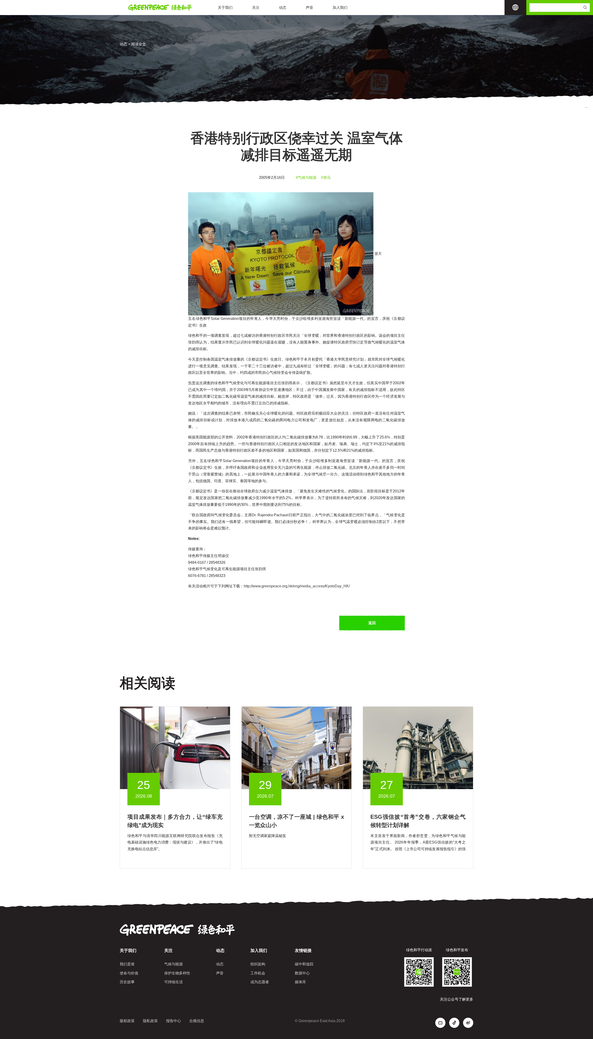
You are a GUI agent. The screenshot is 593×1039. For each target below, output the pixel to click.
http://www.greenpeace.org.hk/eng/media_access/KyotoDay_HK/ (297, 586)
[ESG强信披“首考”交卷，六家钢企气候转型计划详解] (418, 747)
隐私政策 (150, 1021)
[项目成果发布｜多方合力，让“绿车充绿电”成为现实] (175, 747)
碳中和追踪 (304, 964)
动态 (282, 7)
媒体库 (300, 982)
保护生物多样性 (177, 973)
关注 (255, 7)
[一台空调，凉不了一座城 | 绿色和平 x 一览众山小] (297, 747)
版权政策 (127, 1021)
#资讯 (326, 177)
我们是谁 (127, 964)
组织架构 (257, 964)
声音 (309, 7)
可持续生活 (173, 982)
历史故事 (127, 982)
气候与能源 (173, 964)
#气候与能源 (306, 177)
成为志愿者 (259, 982)
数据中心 (302, 973)
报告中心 (173, 1021)
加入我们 (340, 7)
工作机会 (257, 973)
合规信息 (196, 1021)
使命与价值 (129, 973)
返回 (372, 623)
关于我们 (225, 7)
